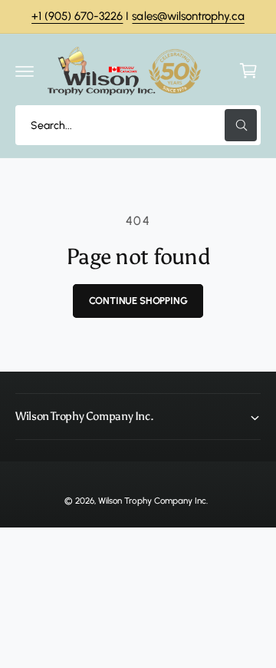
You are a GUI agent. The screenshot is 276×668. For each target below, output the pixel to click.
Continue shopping (138, 300)
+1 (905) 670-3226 (77, 16)
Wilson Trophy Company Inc (151, 500)
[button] (24, 71)
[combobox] (138, 125)
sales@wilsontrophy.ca (188, 16)
